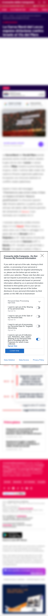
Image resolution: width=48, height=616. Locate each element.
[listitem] (24, 302)
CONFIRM (14, 351)
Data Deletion (9, 360)
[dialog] (24, 308)
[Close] (43, 256)
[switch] (38, 307)
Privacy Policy (38, 360)
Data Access (24, 360)
